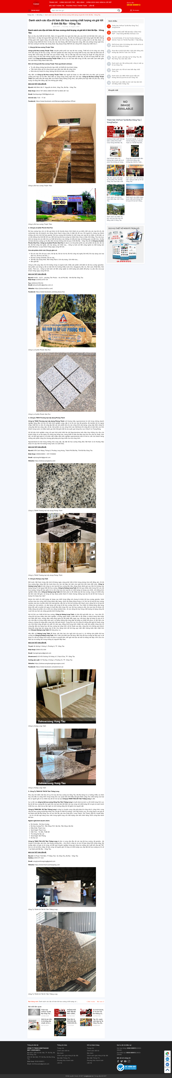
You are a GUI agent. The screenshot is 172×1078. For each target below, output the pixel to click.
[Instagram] (129, 1061)
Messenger (167, 1067)
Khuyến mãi (113, 90)
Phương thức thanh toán (76, 5)
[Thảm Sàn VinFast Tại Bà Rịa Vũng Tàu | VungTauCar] (34, 1013)
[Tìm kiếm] (118, 10)
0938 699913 (133, 4)
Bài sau (100, 1001)
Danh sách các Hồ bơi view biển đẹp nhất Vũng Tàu (126, 70)
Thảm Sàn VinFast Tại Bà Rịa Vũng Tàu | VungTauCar (46, 1011)
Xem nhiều (112, 21)
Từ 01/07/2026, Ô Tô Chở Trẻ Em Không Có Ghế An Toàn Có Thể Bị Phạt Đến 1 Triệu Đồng (98, 1011)
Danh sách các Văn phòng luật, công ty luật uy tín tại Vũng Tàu (127, 64)
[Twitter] (121, 1061)
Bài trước (92, 1001)
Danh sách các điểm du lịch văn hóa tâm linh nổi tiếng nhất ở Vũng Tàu (127, 83)
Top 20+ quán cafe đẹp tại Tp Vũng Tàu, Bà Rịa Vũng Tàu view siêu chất (98, 1021)
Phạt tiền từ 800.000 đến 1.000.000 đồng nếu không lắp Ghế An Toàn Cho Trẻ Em (72, 1021)
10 (109, 83)
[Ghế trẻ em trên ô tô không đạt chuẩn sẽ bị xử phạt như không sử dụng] (34, 1024)
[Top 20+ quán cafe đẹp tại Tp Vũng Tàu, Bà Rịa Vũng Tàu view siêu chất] (86, 1022)
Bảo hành (80, 2)
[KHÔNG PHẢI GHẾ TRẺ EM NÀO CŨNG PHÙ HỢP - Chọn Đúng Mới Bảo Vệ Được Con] (60, 1013)
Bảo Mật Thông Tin (56, 5)
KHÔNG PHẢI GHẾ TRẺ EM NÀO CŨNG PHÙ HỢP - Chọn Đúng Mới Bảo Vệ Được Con (72, 1011)
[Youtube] (125, 1061)
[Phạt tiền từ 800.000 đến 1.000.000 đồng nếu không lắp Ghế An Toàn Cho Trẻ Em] (60, 1027)
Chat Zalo (167, 1061)
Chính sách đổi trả (67, 2)
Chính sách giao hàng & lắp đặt (99, 2)
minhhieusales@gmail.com (40, 1064)
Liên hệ (91, 5)
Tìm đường (167, 1056)
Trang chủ (53, 2)
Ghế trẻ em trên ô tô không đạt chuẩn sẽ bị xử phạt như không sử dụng (46, 1021)
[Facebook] (118, 1061)
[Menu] (29, 10)
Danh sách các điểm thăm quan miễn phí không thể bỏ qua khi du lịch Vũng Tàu (125, 76)
